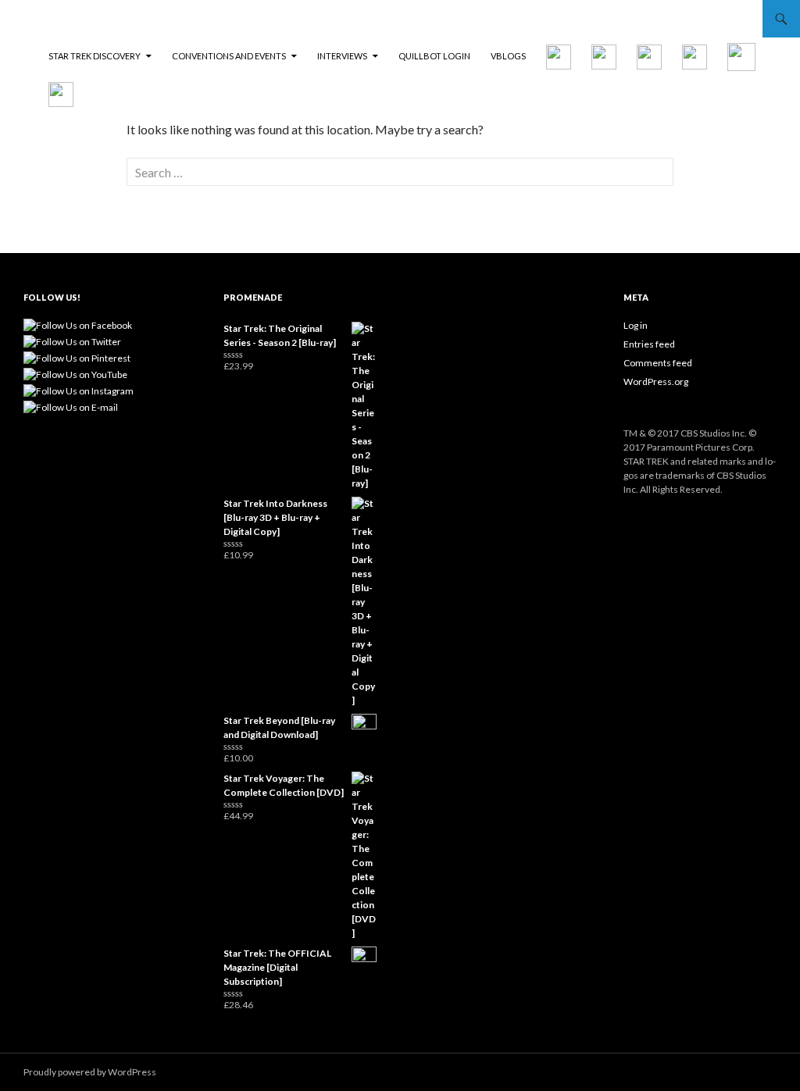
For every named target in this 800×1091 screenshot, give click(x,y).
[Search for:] (400, 172)
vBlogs (508, 56)
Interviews (342, 56)
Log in (635, 325)
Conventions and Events (229, 56)
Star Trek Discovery (94, 56)
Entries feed (649, 344)
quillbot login (434, 56)
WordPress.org (655, 381)
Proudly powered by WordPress (89, 1072)
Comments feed (657, 363)
